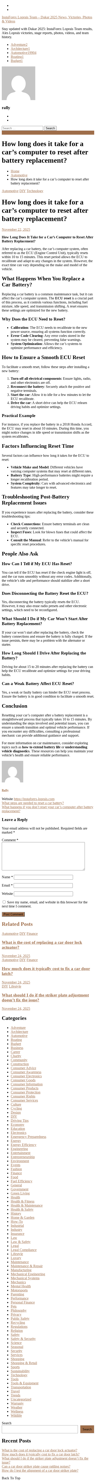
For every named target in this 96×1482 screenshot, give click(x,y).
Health (15, 1197)
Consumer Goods (23, 1080)
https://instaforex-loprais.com (34, 799)
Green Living (20, 1193)
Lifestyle (15, 986)
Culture (16, 1104)
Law (14, 1238)
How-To (17, 1221)
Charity (16, 1056)
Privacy (16, 1314)
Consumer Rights (23, 1096)
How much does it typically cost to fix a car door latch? (40, 1454)
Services (17, 1355)
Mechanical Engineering (28, 1274)
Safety (15, 1335)
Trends (15, 1395)
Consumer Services (24, 1100)
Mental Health (21, 1286)
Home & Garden (22, 1217)
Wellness (17, 1411)
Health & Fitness (22, 1201)
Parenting (17, 1294)
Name (7, 877)
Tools (15, 1379)
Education (18, 1129)
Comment (10, 840)
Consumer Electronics (26, 1076)
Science (16, 1343)
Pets (14, 1306)
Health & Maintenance (27, 1205)
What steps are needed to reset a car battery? (33, 803)
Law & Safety (21, 1242)
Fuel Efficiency (21, 1181)
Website (7, 894)
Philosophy (19, 1310)
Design (16, 1112)
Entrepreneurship (23, 1157)
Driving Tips (20, 1120)
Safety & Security (23, 1339)
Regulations (19, 1326)
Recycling (18, 1322)
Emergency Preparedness (28, 1137)
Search (6, 1423)
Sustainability (20, 1371)
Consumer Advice (23, 1068)
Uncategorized (21, 1399)
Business (17, 1048)
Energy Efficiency (23, 1145)
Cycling (16, 1108)
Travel (15, 1391)
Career (15, 1052)
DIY (22, 191)
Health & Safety (22, 1209)
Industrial (17, 1225)
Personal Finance (23, 1302)
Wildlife (16, 1415)
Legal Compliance (24, 1250)
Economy (17, 1124)
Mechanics (18, 1282)
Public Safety (20, 1318)
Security (16, 1351)
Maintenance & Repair (27, 1266)
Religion (17, 1331)
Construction (20, 1064)
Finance (32, 933)
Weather (16, 1407)
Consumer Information (27, 1084)
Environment (20, 1161)
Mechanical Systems (25, 1278)
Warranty (17, 1403)
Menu (6, 132)
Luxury (16, 1258)
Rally (5, 790)
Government (19, 1189)
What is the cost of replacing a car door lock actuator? (39, 1450)
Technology (35, 191)
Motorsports (19, 1290)
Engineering (19, 1149)
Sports (15, 1367)
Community (19, 1060)
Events (15, 1165)
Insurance (17, 1234)
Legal (15, 1246)
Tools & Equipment (24, 1383)
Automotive (23, 53)
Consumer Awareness (26, 1072)
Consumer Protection (25, 1092)
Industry (16, 1230)
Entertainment (20, 1153)
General (16, 1185)
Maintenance (20, 1262)
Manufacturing (21, 1270)
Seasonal (17, 1347)
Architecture (20, 48)
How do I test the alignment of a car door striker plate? (40, 1470)
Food (14, 1177)
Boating (17, 57)
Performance (20, 1298)
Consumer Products (24, 1088)
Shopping (17, 1359)
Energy (16, 1141)
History (16, 1213)
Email (7, 885)
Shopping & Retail (24, 1363)
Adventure (19, 44)
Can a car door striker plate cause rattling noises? (36, 1466)
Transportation (21, 1387)
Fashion (16, 1169)
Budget (17, 61)
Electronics (18, 1133)
